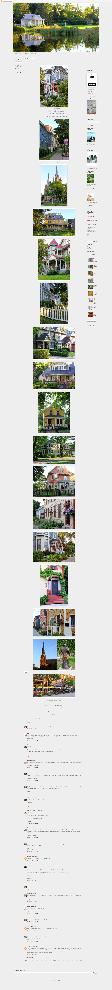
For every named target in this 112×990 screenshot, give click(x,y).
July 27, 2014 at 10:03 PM (32, 728)
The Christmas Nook (95, 260)
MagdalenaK (30, 760)
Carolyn (91, 91)
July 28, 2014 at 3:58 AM (32, 767)
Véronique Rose (30, 906)
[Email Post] (39, 718)
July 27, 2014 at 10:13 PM (32, 740)
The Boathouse (95, 266)
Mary (28, 842)
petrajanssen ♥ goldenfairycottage (34, 797)
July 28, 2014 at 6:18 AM (32, 806)
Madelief (29, 865)
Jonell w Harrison (31, 856)
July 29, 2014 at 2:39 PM (32, 930)
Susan (28, 885)
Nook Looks (94, 307)
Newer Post (27, 960)
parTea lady (30, 918)
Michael (91, 93)
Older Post (81, 960)
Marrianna (29, 828)
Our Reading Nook (95, 293)
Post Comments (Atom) (35, 963)
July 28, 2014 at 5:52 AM (32, 780)
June (28, 733)
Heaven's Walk (30, 893)
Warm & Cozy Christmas (95, 314)
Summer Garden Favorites (95, 286)
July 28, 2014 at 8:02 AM (32, 823)
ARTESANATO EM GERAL (34, 810)
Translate (91, 125)
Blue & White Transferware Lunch (95, 301)
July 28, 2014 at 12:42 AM (32, 756)
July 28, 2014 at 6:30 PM (32, 889)
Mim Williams (30, 926)
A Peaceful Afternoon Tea (95, 280)
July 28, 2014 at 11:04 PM (32, 901)
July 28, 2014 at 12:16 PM (32, 860)
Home (54, 960)
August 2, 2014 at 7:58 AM (32, 954)
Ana (28, 935)
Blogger (58, 980)
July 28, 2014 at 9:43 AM (32, 837)
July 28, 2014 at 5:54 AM (32, 793)
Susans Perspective (31, 946)
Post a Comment (29, 957)
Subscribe (92, 84)
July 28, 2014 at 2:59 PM (32, 880)
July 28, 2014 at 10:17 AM (32, 851)
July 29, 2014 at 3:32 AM (32, 913)
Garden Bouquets (93, 255)
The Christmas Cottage (95, 273)
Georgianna (29, 745)
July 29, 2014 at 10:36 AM (32, 921)
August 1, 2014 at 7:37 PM (32, 941)
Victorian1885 (30, 785)
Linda (28, 772)
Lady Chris (29, 725)
